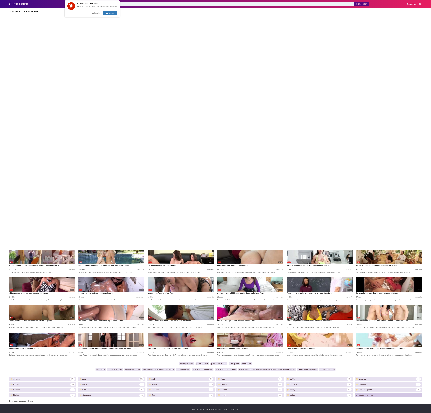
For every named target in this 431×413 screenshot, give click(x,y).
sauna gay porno (186, 364)
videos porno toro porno (307, 369)
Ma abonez (110, 13)
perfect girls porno (132, 369)
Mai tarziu (96, 13)
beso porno (246, 364)
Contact (225, 409)
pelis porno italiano (218, 364)
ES (420, 4)
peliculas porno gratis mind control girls (158, 369)
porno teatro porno (327, 369)
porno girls (100, 369)
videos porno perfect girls (226, 369)
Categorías (411, 4)
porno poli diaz (202, 364)
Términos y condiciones (213, 409)
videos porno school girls (203, 369)
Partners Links (234, 409)
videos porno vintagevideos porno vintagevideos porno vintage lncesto (267, 369)
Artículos (195, 409)
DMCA (202, 409)
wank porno (234, 364)
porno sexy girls (183, 369)
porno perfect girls (115, 369)
